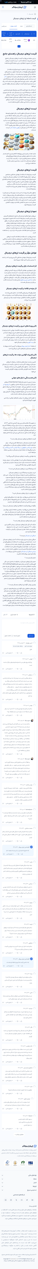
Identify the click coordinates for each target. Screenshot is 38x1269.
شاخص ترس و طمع (26, 280)
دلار (5, 76)
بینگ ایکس (17, 447)
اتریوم (8, 384)
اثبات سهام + (13, 26)
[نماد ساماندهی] (15, 1163)
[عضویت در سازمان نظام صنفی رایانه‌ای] (23, 1163)
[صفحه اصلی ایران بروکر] (19, 7)
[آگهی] (19, 2)
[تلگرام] (27, 1200)
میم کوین (4, 26)
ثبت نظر (31, 636)
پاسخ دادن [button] (9, 653)
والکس (6, 447)
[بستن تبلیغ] (1, 1)
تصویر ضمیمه (16, 636)
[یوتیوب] (22, 1200)
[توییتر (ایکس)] (16, 1200)
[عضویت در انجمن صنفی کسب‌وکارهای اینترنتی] (30, 1163)
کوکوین (23, 447)
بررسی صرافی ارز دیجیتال (28, 551)
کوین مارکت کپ (14, 127)
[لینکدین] (6, 1200)
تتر (4, 384)
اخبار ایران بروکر (26, 346)
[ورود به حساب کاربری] (2, 7)
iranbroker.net (14, 1259)
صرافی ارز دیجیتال (30, 535)
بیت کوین (30, 342)
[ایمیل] (32, 1200)
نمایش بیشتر (19, 1134)
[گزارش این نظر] (3, 653)
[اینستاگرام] (11, 1200)
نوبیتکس (29, 447)
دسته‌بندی (29, 26)
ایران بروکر (31, 14)
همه (21, 26)
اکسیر (11, 447)
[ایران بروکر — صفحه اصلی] (29, 1146)
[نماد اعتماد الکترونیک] (7, 1163)
